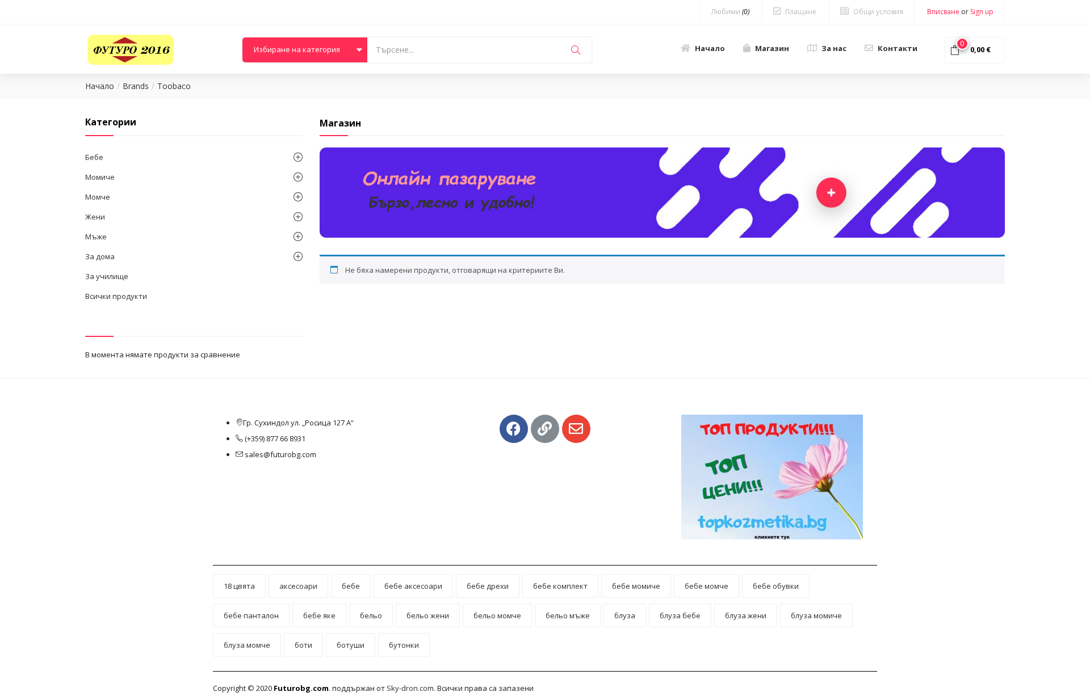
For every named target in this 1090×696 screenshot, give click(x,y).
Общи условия (878, 11)
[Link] (545, 429)
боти (303, 645)
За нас (833, 48)
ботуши (350, 645)
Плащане (800, 11)
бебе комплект (560, 586)
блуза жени (745, 615)
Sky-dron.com (410, 688)
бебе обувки (776, 586)
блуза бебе (680, 615)
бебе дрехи (488, 586)
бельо (371, 615)
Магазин (772, 48)
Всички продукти (116, 296)
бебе (351, 586)
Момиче (100, 177)
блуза (624, 615)
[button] (304, 49)
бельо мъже (568, 615)
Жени (95, 217)
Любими (730, 11)
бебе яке (319, 615)
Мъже (96, 236)
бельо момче (497, 615)
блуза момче (247, 645)
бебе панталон (251, 615)
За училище (106, 276)
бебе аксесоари (413, 586)
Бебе (94, 157)
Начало (710, 48)
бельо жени (427, 615)
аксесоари (298, 586)
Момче (97, 197)
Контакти (897, 48)
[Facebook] (514, 429)
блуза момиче (816, 615)
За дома (100, 256)
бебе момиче (636, 586)
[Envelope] (576, 429)
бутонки (404, 645)
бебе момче (706, 586)
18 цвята (239, 586)
